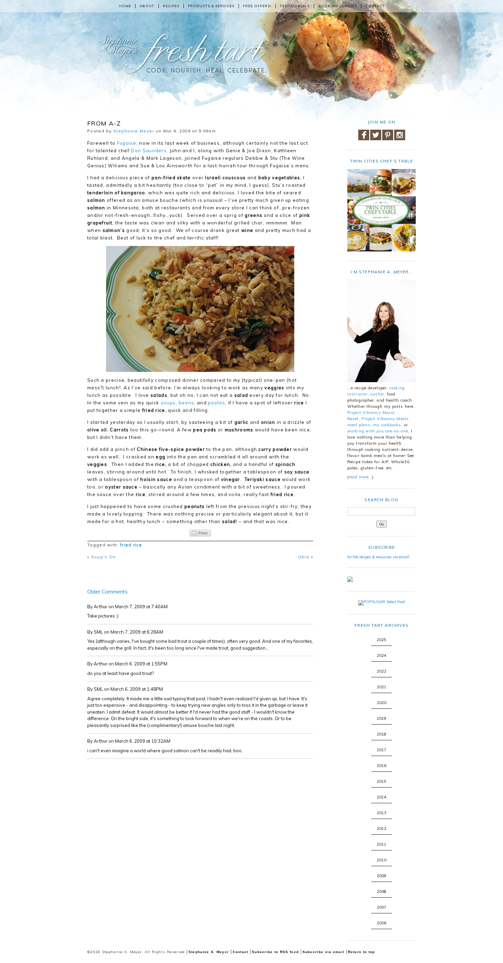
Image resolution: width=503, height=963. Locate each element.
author (377, 394)
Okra (303, 556)
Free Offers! (257, 6)
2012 (381, 828)
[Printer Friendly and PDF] (200, 533)
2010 (381, 860)
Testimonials (295, 6)
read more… (360, 476)
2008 (381, 891)
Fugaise (127, 143)
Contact (375, 6)
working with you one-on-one (377, 431)
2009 (381, 875)
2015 (381, 781)
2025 (381, 639)
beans (186, 402)
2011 (381, 844)
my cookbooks (387, 424)
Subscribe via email (323, 952)
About (147, 6)
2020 (381, 702)
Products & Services (211, 6)
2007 (381, 907)
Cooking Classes (337, 6)
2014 (381, 797)
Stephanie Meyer (133, 130)
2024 (381, 655)
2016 (381, 765)
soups (168, 402)
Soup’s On (103, 556)
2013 (381, 812)
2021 (381, 687)
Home (125, 6)
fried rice (131, 544)
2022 (381, 671)
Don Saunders (149, 150)
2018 (381, 734)
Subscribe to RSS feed (275, 952)
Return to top (361, 952)
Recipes (171, 6)
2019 (381, 718)
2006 (381, 923)
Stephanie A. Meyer (209, 952)
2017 (381, 749)
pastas (216, 402)
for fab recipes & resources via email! (378, 557)
